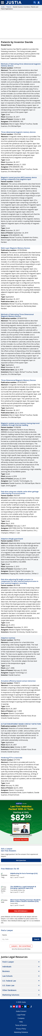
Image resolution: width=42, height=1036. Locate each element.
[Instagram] (19, 1006)
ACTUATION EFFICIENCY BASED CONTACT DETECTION (21, 724)
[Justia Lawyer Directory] (31, 1006)
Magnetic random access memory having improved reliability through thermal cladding (20, 424)
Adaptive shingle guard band (12, 539)
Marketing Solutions (10, 995)
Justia (3, 7)
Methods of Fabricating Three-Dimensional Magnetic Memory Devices (17, 315)
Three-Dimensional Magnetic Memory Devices (18, 380)
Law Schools (7, 976)
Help (21, 1022)
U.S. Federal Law (9, 981)
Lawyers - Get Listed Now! (21, 946)
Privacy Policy (21, 1029)
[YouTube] (14, 1006)
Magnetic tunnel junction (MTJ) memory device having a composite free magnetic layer (19, 178)
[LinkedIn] (11, 1006)
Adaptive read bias (8, 638)
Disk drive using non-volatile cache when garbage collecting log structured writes (20, 492)
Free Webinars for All (10, 869)
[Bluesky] (25, 1006)
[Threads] (22, 1006)
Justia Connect (21, 1011)
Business (6, 971)
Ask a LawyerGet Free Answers (8, 849)
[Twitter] (28, 1006)
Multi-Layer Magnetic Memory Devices (15, 248)
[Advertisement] (21, 24)
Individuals (6, 966)
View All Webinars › (21, 911)
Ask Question (21, 860)
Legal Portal (21, 1015)
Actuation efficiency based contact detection (18, 681)
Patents (8, 7)
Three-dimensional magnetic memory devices (18, 132)
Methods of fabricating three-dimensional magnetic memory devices (21, 65)
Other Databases (9, 990)
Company (21, 1018)
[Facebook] (17, 1006)
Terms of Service (21, 1025)
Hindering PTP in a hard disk (11, 758)
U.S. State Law (8, 985)
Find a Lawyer (7, 930)
